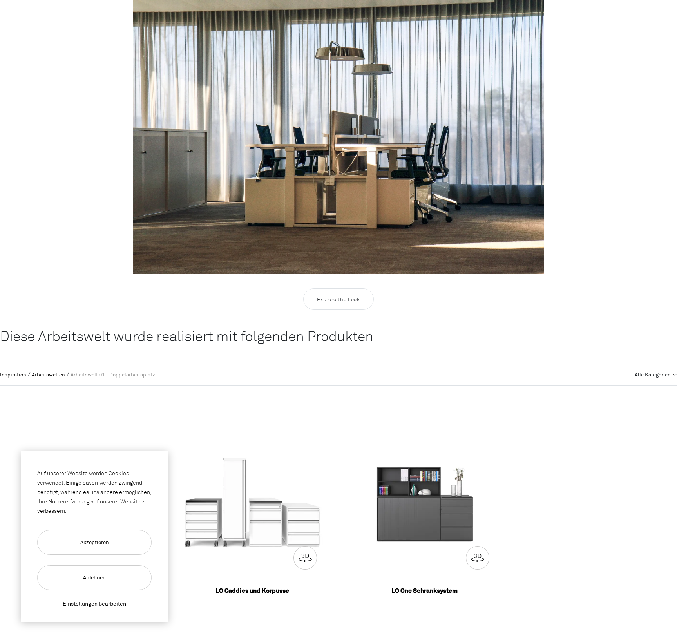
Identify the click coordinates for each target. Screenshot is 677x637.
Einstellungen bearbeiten (94, 603)
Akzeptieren (94, 542)
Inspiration (13, 374)
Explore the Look (338, 299)
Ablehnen (94, 577)
